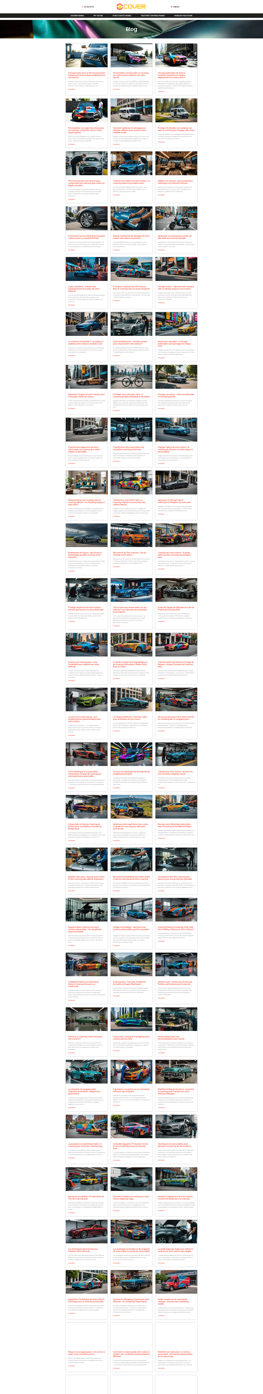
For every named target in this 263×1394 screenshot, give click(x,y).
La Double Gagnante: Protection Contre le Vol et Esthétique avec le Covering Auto (130, 1146)
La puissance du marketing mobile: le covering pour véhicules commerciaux (85, 1145)
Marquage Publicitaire (183, 15)
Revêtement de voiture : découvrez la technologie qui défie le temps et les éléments (85, 554)
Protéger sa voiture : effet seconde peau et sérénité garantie (176, 395)
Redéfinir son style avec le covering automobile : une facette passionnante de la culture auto (175, 1354)
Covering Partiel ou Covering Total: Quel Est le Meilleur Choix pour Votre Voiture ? (176, 928)
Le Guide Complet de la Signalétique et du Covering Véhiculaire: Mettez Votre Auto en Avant (130, 664)
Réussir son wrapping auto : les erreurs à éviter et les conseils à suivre (86, 1353)
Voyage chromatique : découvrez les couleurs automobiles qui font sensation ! (131, 929)
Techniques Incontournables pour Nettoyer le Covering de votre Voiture (174, 1145)
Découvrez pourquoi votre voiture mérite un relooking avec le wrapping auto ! (176, 718)
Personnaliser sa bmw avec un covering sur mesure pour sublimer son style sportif (131, 75)
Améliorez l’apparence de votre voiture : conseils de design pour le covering (176, 1197)
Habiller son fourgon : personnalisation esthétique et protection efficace (175, 182)
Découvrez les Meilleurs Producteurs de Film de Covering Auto (86, 1197)
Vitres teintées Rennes (121, 15)
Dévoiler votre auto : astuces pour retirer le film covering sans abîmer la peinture (86, 877)
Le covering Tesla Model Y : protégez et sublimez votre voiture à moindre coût (85, 342)
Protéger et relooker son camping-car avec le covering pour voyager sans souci (176, 129)
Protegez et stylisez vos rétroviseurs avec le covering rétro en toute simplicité (131, 287)
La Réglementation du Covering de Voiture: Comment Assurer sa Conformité (83, 984)
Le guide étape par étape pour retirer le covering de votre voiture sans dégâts (175, 1250)
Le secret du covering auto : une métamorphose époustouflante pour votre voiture (84, 719)
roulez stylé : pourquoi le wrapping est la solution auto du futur (131, 1037)
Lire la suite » (71, 89)
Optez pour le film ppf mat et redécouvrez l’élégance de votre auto (174, 501)
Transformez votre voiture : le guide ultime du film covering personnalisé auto (174, 554)
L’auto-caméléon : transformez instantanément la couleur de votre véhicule (84, 288)
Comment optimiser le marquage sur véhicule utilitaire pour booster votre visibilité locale (129, 130)
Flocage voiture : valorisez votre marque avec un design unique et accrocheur (176, 287)
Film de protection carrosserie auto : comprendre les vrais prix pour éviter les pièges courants (86, 183)
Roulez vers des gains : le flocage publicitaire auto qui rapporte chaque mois (174, 343)
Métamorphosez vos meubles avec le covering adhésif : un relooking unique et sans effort (86, 502)
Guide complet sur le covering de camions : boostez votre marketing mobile (173, 1301)
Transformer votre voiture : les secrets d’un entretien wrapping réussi (175, 772)
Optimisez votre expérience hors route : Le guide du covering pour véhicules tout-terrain (131, 826)
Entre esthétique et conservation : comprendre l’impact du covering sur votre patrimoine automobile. (84, 773)
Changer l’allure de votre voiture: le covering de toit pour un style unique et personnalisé (175, 449)
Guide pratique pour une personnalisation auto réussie (171, 1037)
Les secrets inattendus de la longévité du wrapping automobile (131, 772)
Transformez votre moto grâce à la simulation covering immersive (128, 448)
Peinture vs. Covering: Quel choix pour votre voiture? (85, 1037)
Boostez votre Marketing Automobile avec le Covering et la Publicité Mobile (174, 825)
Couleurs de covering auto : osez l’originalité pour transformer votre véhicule (83, 664)
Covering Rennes (77, 15)
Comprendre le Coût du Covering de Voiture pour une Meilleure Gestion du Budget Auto (85, 826)
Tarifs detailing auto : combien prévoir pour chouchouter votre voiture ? (130, 342)
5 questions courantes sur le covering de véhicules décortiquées (131, 1090)
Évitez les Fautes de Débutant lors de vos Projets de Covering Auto (176, 608)
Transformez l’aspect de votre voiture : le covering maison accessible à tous (131, 182)
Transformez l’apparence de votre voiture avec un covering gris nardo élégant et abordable (84, 449)
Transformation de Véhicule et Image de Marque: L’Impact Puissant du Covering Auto (176, 664)
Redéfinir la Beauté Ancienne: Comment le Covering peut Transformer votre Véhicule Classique (176, 1091)
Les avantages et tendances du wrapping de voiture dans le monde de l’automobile (131, 1250)
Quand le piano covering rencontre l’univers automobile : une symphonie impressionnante (85, 929)
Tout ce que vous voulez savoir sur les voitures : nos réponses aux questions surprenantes (130, 609)
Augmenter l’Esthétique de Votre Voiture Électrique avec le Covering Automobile (86, 1300)
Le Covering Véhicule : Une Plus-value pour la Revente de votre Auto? (130, 718)
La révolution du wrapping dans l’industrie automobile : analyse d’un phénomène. (84, 1091)
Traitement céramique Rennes (153, 15)
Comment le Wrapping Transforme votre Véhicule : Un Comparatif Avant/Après (131, 1300)
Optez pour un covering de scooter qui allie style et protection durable (175, 237)
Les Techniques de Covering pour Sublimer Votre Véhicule (83, 1250)
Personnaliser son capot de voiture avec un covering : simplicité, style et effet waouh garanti (86, 130)
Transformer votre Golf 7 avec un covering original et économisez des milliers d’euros (129, 502)
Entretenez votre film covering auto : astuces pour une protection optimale (175, 877)
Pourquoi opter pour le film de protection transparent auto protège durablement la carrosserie (86, 75)
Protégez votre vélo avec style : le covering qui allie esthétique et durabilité (131, 395)
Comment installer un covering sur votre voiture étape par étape (131, 1197)
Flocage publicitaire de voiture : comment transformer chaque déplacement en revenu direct (172, 75)
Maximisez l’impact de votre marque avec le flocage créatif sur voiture (86, 395)
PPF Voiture (98, 15)
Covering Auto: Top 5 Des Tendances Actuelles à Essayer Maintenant (129, 983)
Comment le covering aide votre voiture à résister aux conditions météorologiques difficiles (131, 1354)
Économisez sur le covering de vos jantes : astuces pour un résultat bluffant (86, 237)
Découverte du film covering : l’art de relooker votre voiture (129, 553)
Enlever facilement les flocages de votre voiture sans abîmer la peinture (131, 237)
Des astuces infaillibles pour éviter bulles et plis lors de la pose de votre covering (131, 877)
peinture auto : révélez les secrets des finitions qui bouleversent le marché (175, 983)
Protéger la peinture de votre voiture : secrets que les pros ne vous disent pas (85, 608)
